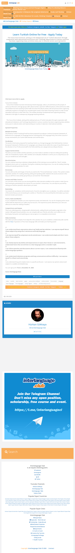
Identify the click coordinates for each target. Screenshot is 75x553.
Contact (51, 548)
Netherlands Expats (54, 502)
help (11, 222)
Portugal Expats (24, 503)
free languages (19, 283)
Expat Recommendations (38, 526)
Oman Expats (8, 503)
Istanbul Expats (49, 511)
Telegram (53, 27)
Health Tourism (38, 540)
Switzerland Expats (27, 505)
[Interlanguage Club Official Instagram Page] (68, 3)
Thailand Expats (36, 505)
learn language (10, 283)
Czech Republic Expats (11, 500)
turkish (12, 281)
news (7, 281)
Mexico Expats (46, 502)
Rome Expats (38, 513)
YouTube (47, 27)
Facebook (30, 27)
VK (38, 477)
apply (25, 281)
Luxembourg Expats (30, 502)
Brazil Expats (39, 499)
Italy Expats (8, 502)
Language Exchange (38, 535)
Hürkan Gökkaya (37, 486)
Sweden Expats (18, 505)
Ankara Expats (8, 511)
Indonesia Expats (58, 500)
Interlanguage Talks (37, 491)
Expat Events (38, 529)
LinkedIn (42, 27)
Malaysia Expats (38, 502)
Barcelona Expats (26, 511)
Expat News (38, 518)
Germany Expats (44, 500)
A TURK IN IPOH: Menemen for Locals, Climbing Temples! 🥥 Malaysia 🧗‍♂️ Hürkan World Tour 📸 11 (35, 17)
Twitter (60, 27)
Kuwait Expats (21, 502)
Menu (5, 3)
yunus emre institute (34, 281)
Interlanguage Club (11, 21)
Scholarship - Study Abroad (38, 522)
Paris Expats (32, 513)
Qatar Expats (32, 503)
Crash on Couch (38, 531)
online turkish (45, 281)
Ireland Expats (66, 500)
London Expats (57, 511)
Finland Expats (28, 500)
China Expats (67, 499)
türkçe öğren (28, 283)
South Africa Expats (65, 503)
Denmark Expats (21, 500)
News (37, 21)
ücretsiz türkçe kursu (44, 283)
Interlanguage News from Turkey (36, 69)
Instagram (36, 27)
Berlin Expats (33, 511)
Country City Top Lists (38, 533)
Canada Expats (53, 499)
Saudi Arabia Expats (55, 503)
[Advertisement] (37, 84)
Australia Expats (9, 499)
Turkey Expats (26, 21)
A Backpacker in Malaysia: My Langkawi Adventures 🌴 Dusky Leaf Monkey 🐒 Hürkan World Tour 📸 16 (37, 13)
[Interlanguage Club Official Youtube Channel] (66, 3)
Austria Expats (16, 499)
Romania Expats (39, 503)
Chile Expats (60, 499)
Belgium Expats (31, 499)
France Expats (36, 500)
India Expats (51, 500)
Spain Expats (11, 505)
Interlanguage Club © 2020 (38, 548)
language (60, 281)
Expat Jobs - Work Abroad (38, 520)
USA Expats (64, 505)
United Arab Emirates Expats (54, 505)
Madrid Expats (64, 511)
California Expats (41, 511)
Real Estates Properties (38, 524)
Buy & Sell (38, 537)
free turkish (54, 281)
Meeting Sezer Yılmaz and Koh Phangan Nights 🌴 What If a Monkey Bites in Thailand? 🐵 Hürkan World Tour (34, 8)
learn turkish (19, 281)
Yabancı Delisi (37, 493)
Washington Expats (46, 513)
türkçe (35, 283)
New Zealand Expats (65, 502)
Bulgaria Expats (46, 499)
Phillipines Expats (16, 503)
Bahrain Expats (24, 499)
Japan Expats (14, 502)
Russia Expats (47, 503)
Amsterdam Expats (16, 511)
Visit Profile (38, 331)
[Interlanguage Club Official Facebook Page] (70, 3)
